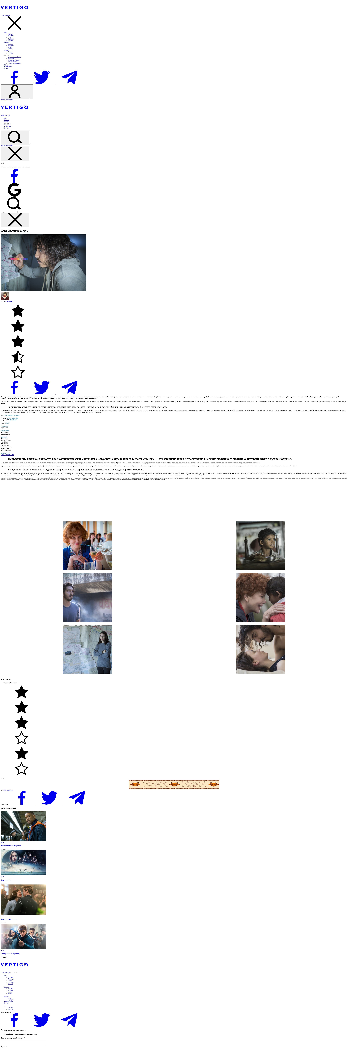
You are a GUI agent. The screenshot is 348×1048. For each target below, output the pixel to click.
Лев (5, 790)
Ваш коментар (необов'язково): (13, 1038)
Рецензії (10, 40)
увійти (30, 98)
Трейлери (11, 35)
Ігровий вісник (12, 61)
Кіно (5, 32)
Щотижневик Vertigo (14, 57)
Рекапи (10, 48)
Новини (10, 34)
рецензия (10, 790)
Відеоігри (7, 65)
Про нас (10, 1007)
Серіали (6, 42)
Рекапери (11, 58)
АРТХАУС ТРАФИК (7, 455)
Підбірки (11, 39)
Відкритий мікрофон (14, 63)
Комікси (6, 50)
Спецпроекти (8, 1001)
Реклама (10, 1009)
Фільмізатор (8, 66)
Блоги (6, 68)
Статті (10, 37)
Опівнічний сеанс (13, 60)
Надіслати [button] (4, 1046)
